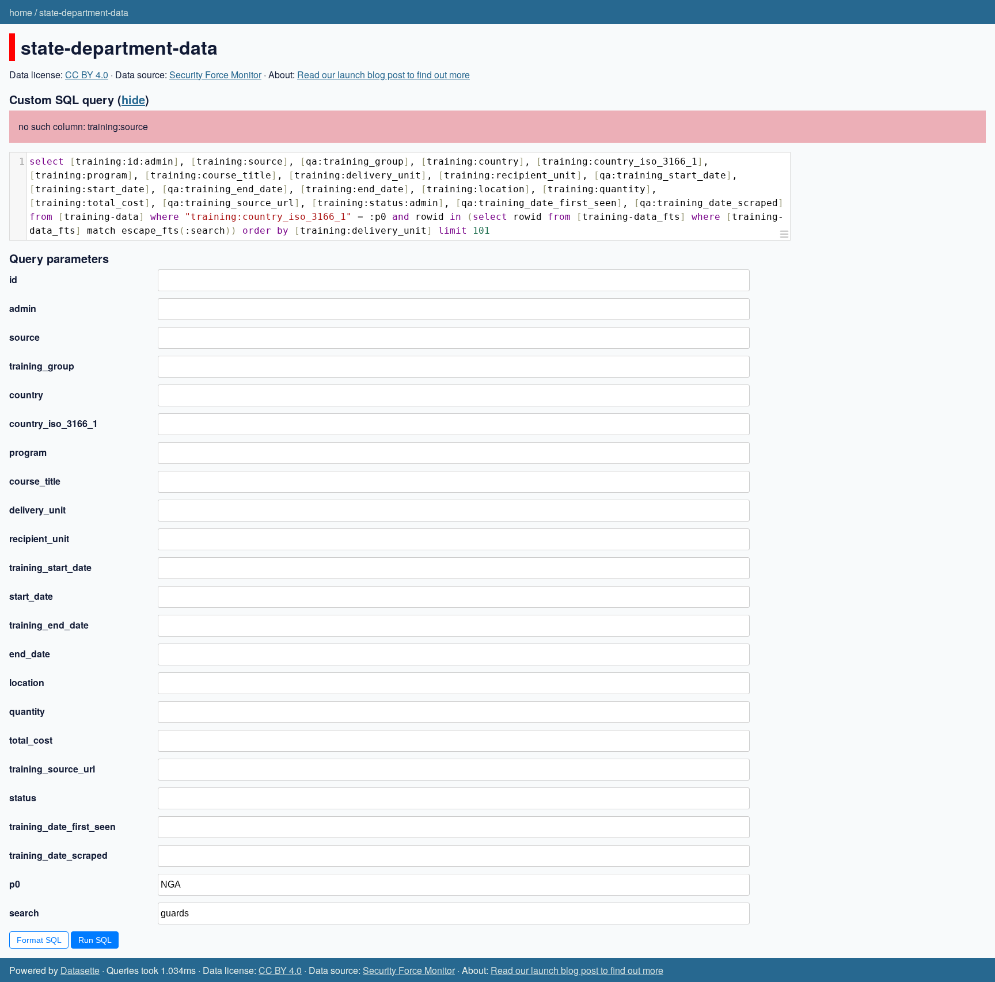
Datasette (80, 970)
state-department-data (83, 12)
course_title (34, 481)
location (26, 682)
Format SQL (39, 940)
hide (133, 99)
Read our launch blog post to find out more (383, 74)
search (24, 912)
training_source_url (52, 768)
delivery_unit (37, 509)
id (13, 279)
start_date (31, 596)
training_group (41, 365)
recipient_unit (39, 538)
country (26, 394)
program (28, 452)
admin (22, 308)
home (20, 12)
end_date (29, 653)
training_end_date (49, 624)
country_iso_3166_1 (53, 423)
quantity (27, 711)
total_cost (30, 740)
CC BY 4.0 (86, 74)
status (22, 797)
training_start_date (50, 567)
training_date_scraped (58, 855)
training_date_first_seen (62, 826)
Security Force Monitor (215, 74)
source (24, 337)
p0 (14, 883)
